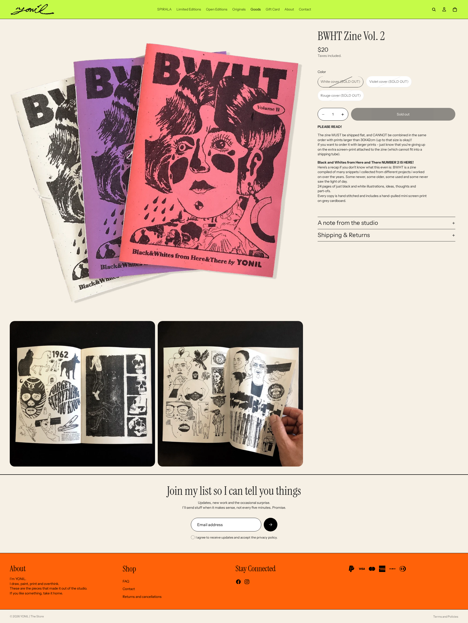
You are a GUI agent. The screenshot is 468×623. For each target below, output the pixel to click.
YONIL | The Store (32, 616)
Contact (129, 589)
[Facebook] (238, 582)
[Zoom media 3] (230, 394)
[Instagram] (247, 582)
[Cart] (454, 9)
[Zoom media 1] (156, 171)
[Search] (434, 9)
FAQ (126, 581)
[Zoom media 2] (82, 394)
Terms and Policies (445, 616)
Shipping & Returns (344, 235)
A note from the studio (348, 223)
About (18, 568)
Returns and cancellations (142, 596)
